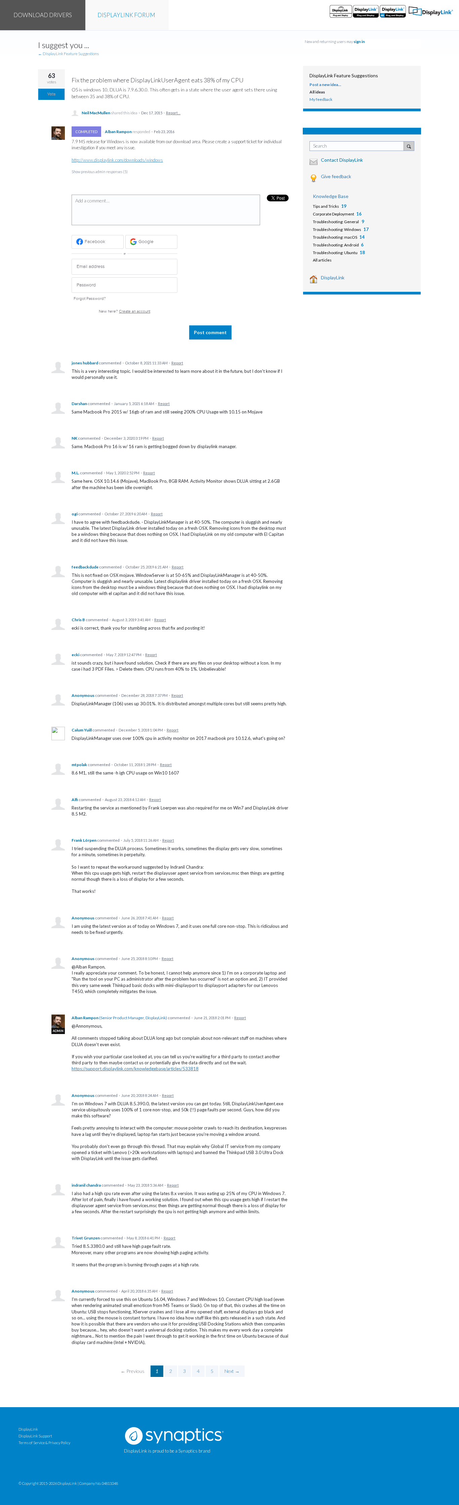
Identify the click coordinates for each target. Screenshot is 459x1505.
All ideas (317, 91)
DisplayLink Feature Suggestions (343, 75)
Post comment (210, 332)
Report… (173, 113)
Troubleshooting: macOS (335, 237)
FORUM (126, 14)
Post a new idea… (325, 84)
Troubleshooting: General (336, 221)
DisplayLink (332, 277)
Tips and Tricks (326, 206)
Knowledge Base (330, 196)
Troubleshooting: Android (336, 244)
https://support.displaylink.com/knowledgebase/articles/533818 (135, 1068)
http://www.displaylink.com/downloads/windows (117, 160)
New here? (124, 311)
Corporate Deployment (333, 213)
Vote (51, 94)
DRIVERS (42, 14)
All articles (322, 260)
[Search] (409, 146)
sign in (359, 41)
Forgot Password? (90, 298)
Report (177, 363)
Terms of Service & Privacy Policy (44, 1442)
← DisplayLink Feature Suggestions (68, 53)
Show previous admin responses (100, 171)
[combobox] (358, 146)
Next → (232, 1371)
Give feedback (336, 176)
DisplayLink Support (35, 1436)
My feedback (320, 99)
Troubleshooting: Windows (337, 229)
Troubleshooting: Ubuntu (335, 252)
